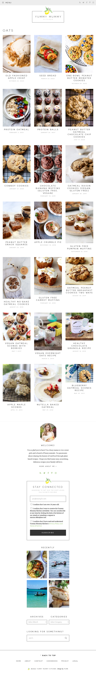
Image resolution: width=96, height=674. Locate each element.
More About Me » (48, 466)
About (28, 661)
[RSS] (79, 2)
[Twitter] (83, 2)
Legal (75, 661)
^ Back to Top (48, 655)
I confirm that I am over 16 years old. (46, 504)
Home (18, 661)
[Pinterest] (89, 2)
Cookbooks (52, 661)
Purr (66, 669)
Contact (38, 661)
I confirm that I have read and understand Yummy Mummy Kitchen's (46, 524)
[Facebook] (87, 2)
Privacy (65, 661)
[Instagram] (93, 2)
